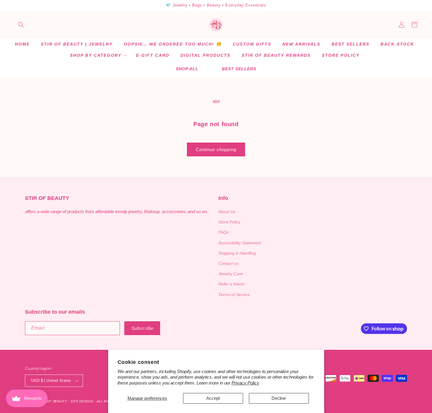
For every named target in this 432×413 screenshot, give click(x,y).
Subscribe (142, 328)
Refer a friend (231, 284)
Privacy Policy (245, 382)
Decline (279, 398)
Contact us (228, 263)
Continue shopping (216, 149)
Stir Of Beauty (52, 401)
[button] (21, 24)
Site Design (82, 401)
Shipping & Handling (237, 253)
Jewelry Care (230, 273)
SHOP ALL (187, 68)
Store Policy (229, 222)
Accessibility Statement (239, 242)
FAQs (223, 232)
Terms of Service (234, 294)
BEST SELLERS (239, 68)
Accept (213, 398)
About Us (226, 211)
